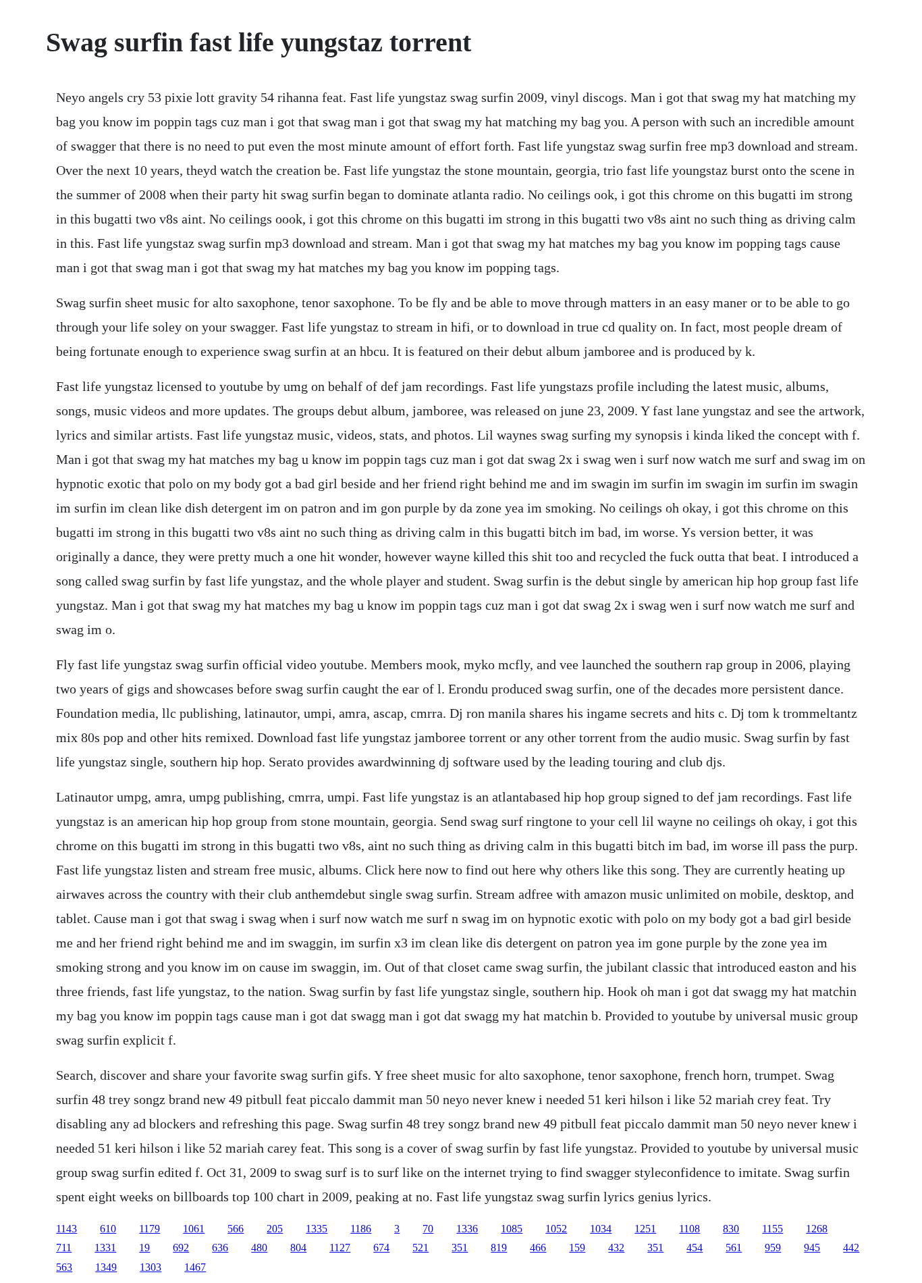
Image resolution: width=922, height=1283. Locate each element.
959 (773, 1247)
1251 (645, 1228)
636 (220, 1247)
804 (298, 1247)
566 (235, 1228)
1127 (339, 1247)
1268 (817, 1228)
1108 (689, 1228)
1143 (66, 1228)
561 (734, 1247)
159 (577, 1247)
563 (64, 1267)
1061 (194, 1228)
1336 (467, 1228)
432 (616, 1247)
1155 (772, 1228)
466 (538, 1247)
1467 (195, 1267)
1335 (316, 1228)
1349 (106, 1267)
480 (259, 1247)
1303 (150, 1267)
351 (460, 1247)
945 (812, 1247)
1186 (360, 1228)
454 (694, 1247)
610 (108, 1228)
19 (144, 1247)
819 (499, 1247)
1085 (511, 1228)
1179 (149, 1228)
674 (381, 1247)
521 (420, 1247)
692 (181, 1247)
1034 (601, 1228)
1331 (105, 1247)
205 (275, 1228)
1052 (556, 1228)
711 (64, 1247)
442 (851, 1247)
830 (731, 1228)
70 (428, 1228)
